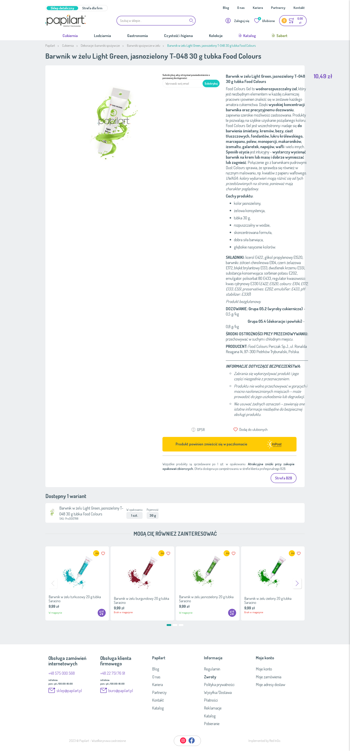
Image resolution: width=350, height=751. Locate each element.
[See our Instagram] (183, 742)
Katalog (249, 35)
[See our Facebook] (192, 742)
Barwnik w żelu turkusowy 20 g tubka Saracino (75, 599)
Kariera (258, 8)
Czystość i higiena (178, 35)
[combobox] (156, 20)
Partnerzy (278, 8)
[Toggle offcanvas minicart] (293, 20)
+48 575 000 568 (61, 673)
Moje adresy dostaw (270, 684)
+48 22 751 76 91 (112, 673)
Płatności (211, 700)
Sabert (281, 35)
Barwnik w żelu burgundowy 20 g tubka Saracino (141, 600)
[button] (103, 553)
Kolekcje (216, 35)
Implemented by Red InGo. (265, 741)
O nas (241, 8)
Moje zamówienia (268, 676)
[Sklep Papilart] (65, 21)
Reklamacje (213, 708)
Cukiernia (70, 35)
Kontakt (299, 8)
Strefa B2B (283, 478)
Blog (226, 8)
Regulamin (212, 668)
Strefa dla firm (92, 8)
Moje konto (264, 668)
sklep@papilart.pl (69, 690)
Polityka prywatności (219, 684)
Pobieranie (212, 723)
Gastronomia (137, 35)
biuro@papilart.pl (120, 690)
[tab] (175, 657)
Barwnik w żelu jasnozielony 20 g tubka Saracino (206, 599)
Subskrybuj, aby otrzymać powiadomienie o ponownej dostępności (186, 76)
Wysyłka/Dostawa (218, 692)
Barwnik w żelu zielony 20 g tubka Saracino (267, 600)
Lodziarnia (102, 35)
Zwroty (210, 676)
